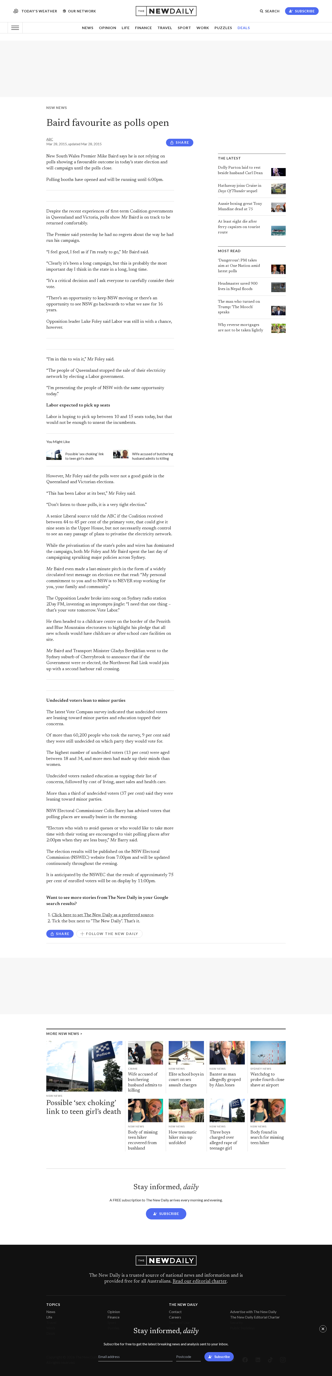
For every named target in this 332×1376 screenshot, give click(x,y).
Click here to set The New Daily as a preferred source (102, 915)
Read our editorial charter (200, 1281)
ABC (49, 139)
